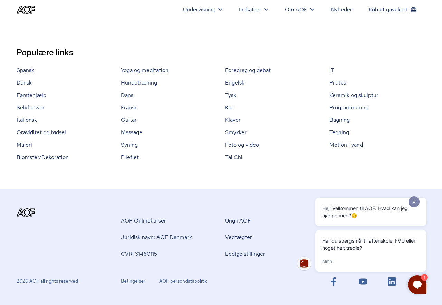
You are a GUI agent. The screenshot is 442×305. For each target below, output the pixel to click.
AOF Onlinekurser (143, 220)
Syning (129, 144)
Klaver (233, 120)
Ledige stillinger (245, 253)
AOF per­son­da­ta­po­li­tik (183, 281)
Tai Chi (233, 157)
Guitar (129, 120)
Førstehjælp (31, 95)
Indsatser (250, 9)
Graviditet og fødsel (41, 132)
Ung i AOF (238, 220)
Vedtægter (238, 237)
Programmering (348, 107)
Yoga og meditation (145, 70)
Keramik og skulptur (353, 95)
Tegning (339, 132)
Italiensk (27, 120)
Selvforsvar (31, 107)
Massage (131, 132)
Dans (127, 95)
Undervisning (199, 9)
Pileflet (130, 157)
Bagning (339, 120)
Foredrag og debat (248, 70)
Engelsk (234, 82)
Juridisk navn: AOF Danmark (156, 237)
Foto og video (242, 144)
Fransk (129, 107)
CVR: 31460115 (139, 253)
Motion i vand (346, 144)
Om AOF (296, 9)
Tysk (230, 95)
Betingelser (133, 281)
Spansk (25, 70)
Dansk (24, 82)
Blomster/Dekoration (43, 157)
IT (331, 70)
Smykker (236, 132)
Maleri (24, 144)
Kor (229, 107)
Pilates (337, 82)
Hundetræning (139, 82)
